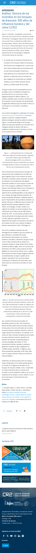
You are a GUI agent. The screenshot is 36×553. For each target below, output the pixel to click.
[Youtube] (11, 536)
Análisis (16, 7)
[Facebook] (3, 536)
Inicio (3, 7)
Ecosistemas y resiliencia (7, 10)
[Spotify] (22, 536)
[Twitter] (7, 536)
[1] (19, 113)
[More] (25, 411)
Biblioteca (9, 7)
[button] (4, 2)
